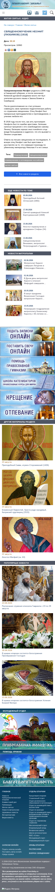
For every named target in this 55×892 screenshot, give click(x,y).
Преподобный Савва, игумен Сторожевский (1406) (25, 465)
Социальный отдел (37, 798)
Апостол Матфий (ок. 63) (13, 557)
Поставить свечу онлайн (12, 852)
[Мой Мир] (14, 49)
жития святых (11, 165)
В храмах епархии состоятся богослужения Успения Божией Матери (26, 701)
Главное (19, 25)
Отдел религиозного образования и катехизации (40, 802)
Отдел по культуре (36, 810)
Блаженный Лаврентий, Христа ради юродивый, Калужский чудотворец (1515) (24, 511)
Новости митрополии (10, 810)
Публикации (7, 805)
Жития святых (30, 25)
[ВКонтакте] (8, 49)
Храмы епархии (36, 845)
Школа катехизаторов (38, 833)
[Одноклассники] (11, 49)
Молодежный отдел (37, 838)
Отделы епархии (37, 792)
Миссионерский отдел (38, 825)
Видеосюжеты (8, 818)
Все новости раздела (28, 174)
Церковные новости (10, 812)
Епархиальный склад (37, 828)
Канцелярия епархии (37, 796)
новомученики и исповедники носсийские (24, 160)
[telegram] (44, 13)
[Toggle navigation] (3, 12)
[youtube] (36, 12)
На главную (9, 25)
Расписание (35, 849)
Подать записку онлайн (11, 849)
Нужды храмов (8, 854)
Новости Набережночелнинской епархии (11, 798)
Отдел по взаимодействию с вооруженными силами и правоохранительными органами (40, 815)
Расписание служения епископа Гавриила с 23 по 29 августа (26, 607)
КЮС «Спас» (34, 835)
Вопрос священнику (39, 853)
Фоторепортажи (8, 815)
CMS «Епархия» (38, 868)
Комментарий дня (9, 802)
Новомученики (21, 155)
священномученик (38, 155)
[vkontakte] (29, 12)
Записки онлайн (10, 845)
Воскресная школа (36, 830)
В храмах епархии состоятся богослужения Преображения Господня (22, 654)
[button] (51, 13)
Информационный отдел (39, 841)
